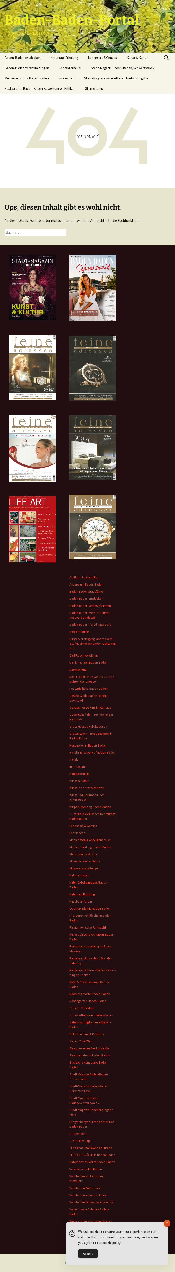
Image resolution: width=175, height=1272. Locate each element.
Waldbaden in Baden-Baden (88, 1195)
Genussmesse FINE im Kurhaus (90, 707)
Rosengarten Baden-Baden (87, 1001)
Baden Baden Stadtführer (86, 591)
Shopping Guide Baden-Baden (89, 1055)
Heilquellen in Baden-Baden (87, 745)
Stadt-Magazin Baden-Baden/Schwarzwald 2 (122, 68)
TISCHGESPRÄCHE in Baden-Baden (92, 1155)
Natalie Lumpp (79, 875)
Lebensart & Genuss (102, 57)
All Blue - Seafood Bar (84, 577)
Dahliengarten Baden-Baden (88, 662)
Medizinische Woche (83, 854)
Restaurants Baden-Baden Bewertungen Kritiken (40, 88)
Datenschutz (78, 670)
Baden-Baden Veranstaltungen (27, 68)
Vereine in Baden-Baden (85, 1169)
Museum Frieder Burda (84, 861)
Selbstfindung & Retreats (86, 1034)
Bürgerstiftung (79, 632)
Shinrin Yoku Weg (81, 1041)
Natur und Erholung (64, 57)
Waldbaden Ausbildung (84, 1188)
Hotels (73, 759)
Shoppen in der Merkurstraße (89, 1048)
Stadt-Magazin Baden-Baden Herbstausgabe (116, 78)
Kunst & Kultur (137, 57)
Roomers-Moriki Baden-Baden (89, 994)
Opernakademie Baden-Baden (90, 908)
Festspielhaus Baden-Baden (88, 688)
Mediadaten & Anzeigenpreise (90, 840)
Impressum (66, 78)
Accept (88, 1253)
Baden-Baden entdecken (23, 57)
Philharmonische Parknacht (87, 927)
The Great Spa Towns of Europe (90, 1148)
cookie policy (111, 1242)
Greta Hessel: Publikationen (88, 726)
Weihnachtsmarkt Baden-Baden (90, 1221)
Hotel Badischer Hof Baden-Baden (92, 752)
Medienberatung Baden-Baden (27, 78)
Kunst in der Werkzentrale (87, 788)
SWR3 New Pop (79, 1141)
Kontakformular (70, 68)
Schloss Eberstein (81, 1008)
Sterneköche (94, 88)
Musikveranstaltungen (84, 868)
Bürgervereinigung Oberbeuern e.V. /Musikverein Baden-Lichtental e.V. (92, 643)
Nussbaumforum (80, 901)
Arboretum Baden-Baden (86, 584)
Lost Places (77, 833)
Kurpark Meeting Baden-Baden (90, 807)
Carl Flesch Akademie (84, 655)
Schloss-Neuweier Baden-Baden (91, 1015)
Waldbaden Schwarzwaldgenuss (91, 1202)
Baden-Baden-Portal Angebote (90, 625)
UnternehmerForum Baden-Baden (92, 1162)
